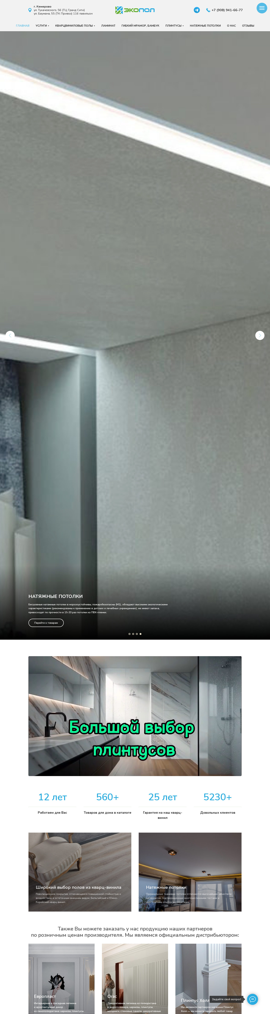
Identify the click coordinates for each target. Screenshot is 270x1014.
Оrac (112, 996)
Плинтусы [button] (173, 26)
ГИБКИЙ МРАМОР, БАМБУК (140, 26)
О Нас (231, 26)
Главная (22, 26)
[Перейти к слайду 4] (140, 634)
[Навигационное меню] (261, 8)
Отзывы (248, 26)
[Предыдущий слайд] (10, 335)
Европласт (45, 996)
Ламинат (108, 26)
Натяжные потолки (205, 26)
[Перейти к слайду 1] (129, 634)
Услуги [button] (41, 26)
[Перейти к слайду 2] (133, 634)
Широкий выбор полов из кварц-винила (78, 887)
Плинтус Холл (195, 1000)
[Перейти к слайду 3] (137, 634)
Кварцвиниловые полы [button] (74, 26)
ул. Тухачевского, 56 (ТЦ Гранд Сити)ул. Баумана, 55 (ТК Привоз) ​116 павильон (63, 10)
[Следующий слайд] (259, 335)
